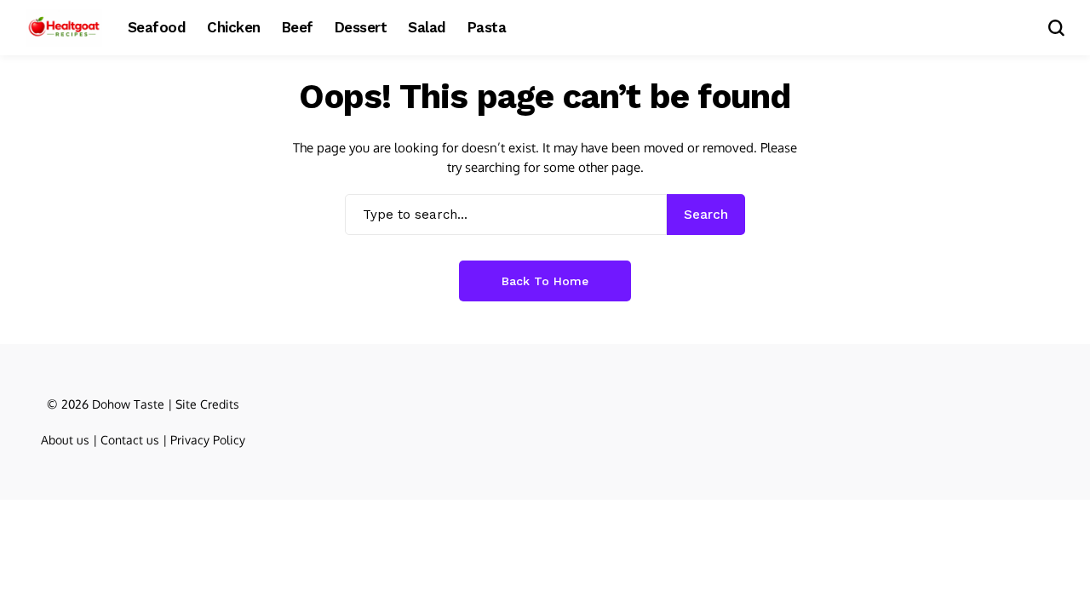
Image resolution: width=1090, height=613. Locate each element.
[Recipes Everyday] (64, 28)
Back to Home (545, 281)
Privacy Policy (207, 440)
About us (65, 440)
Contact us (129, 440)
